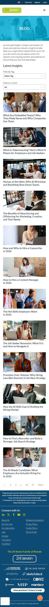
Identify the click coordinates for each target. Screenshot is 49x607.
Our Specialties (8, 528)
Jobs (3, 532)
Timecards (28, 2)
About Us (5, 520)
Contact (5, 536)
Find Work (6, 544)
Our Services (7, 524)
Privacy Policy (32, 524)
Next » (41, 484)
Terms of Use (31, 532)
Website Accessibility (35, 520)
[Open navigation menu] (44, 10)
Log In (45, 2)
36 (26, 484)
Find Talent (6, 540)
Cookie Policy (31, 528)
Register (37, 2)
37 (33, 484)
